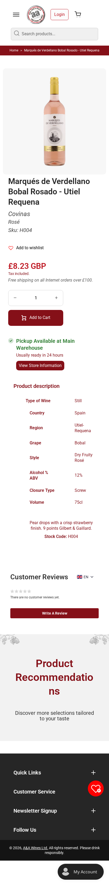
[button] (54, 613)
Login (59, 14)
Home (14, 50)
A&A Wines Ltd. (35, 848)
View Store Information (40, 365)
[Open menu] (16, 15)
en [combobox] (86, 577)
